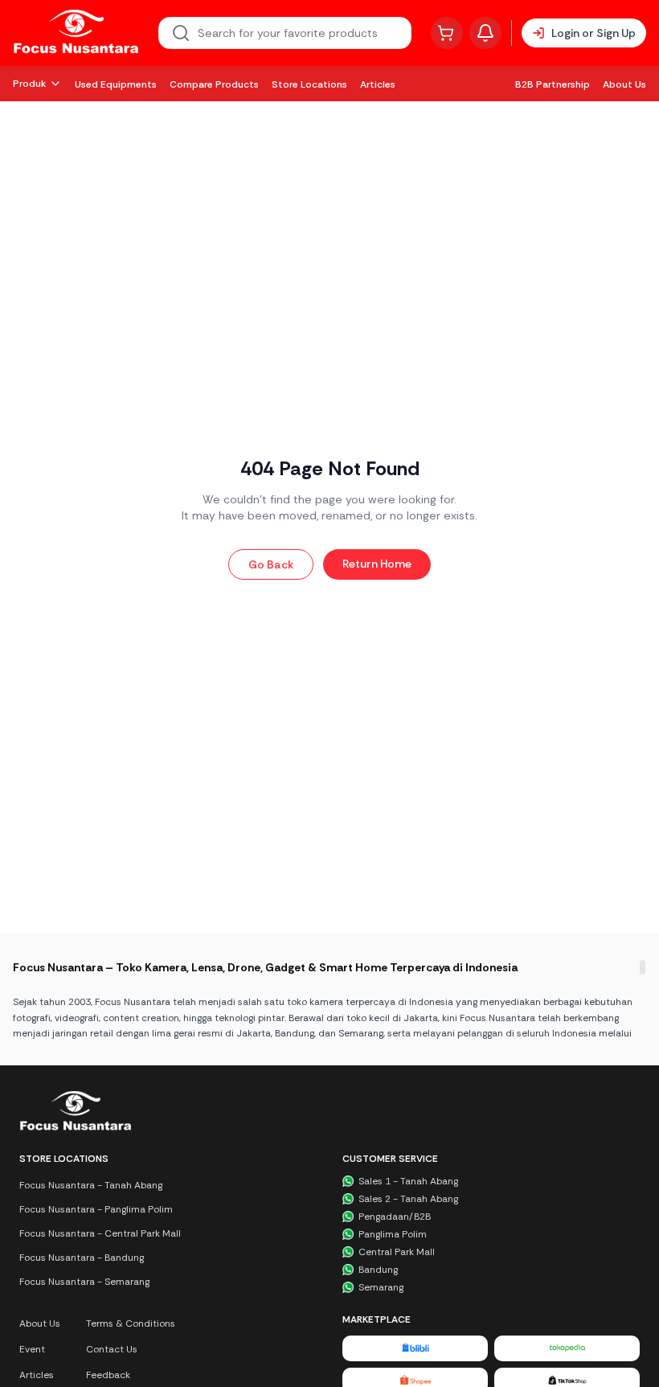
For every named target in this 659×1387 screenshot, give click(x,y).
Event (32, 1349)
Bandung (378, 1269)
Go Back (270, 564)
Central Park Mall (396, 1251)
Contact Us (111, 1349)
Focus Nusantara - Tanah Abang (90, 1185)
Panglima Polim (392, 1234)
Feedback (108, 1375)
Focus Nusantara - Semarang (84, 1281)
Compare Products (214, 84)
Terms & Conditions (130, 1323)
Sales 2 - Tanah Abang (408, 1198)
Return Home (376, 563)
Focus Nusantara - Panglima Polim (96, 1209)
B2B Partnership (552, 84)
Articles (377, 84)
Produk (29, 83)
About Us (624, 84)
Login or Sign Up (593, 33)
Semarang (380, 1287)
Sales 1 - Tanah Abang (408, 1181)
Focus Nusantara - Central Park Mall (100, 1233)
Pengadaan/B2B (394, 1216)
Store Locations (309, 84)
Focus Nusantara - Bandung (81, 1257)
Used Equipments (116, 84)
